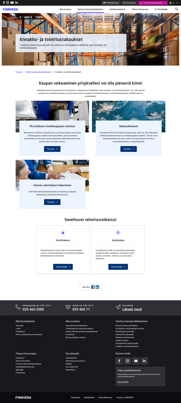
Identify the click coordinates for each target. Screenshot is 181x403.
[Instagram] (7, 3)
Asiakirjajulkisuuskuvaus (25, 367)
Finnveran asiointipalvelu (153, 3)
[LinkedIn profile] (16, 3)
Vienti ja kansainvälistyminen (90, 9)
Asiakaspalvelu (71, 358)
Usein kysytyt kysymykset (75, 361)
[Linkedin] (97, 287)
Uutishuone (20, 358)
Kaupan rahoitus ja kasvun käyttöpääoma (82, 331)
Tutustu (51, 149)
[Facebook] (93, 287)
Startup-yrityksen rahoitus (75, 337)
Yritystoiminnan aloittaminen (77, 326)
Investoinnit (70, 334)
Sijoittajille (19, 370)
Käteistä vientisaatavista (124, 337)
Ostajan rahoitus (121, 340)
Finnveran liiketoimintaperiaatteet (28, 364)
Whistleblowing (112, 3)
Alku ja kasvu (65, 9)
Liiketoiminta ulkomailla (124, 334)
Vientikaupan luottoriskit (124, 331)
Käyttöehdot (89, 397)
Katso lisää (61, 266)
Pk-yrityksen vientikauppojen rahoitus (129, 329)
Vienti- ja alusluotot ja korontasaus (29, 334)
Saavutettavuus (105, 397)
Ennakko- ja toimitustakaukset (127, 346)
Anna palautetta (72, 367)
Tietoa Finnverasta (140, 9)
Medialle (69, 364)
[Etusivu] (10, 9)
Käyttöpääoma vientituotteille (126, 343)
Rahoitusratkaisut (117, 9)
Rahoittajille (162, 9)
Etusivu (19, 72)
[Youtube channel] (12, 3)
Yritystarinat (20, 373)
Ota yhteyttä (131, 3)
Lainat (18, 329)
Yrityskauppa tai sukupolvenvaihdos (79, 329)
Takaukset (20, 326)
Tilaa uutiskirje (122, 382)
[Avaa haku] (176, 9)
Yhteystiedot (70, 370)
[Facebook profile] (4, 3)
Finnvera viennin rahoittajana (126, 326)
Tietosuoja (75, 397)
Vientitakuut (20, 331)
